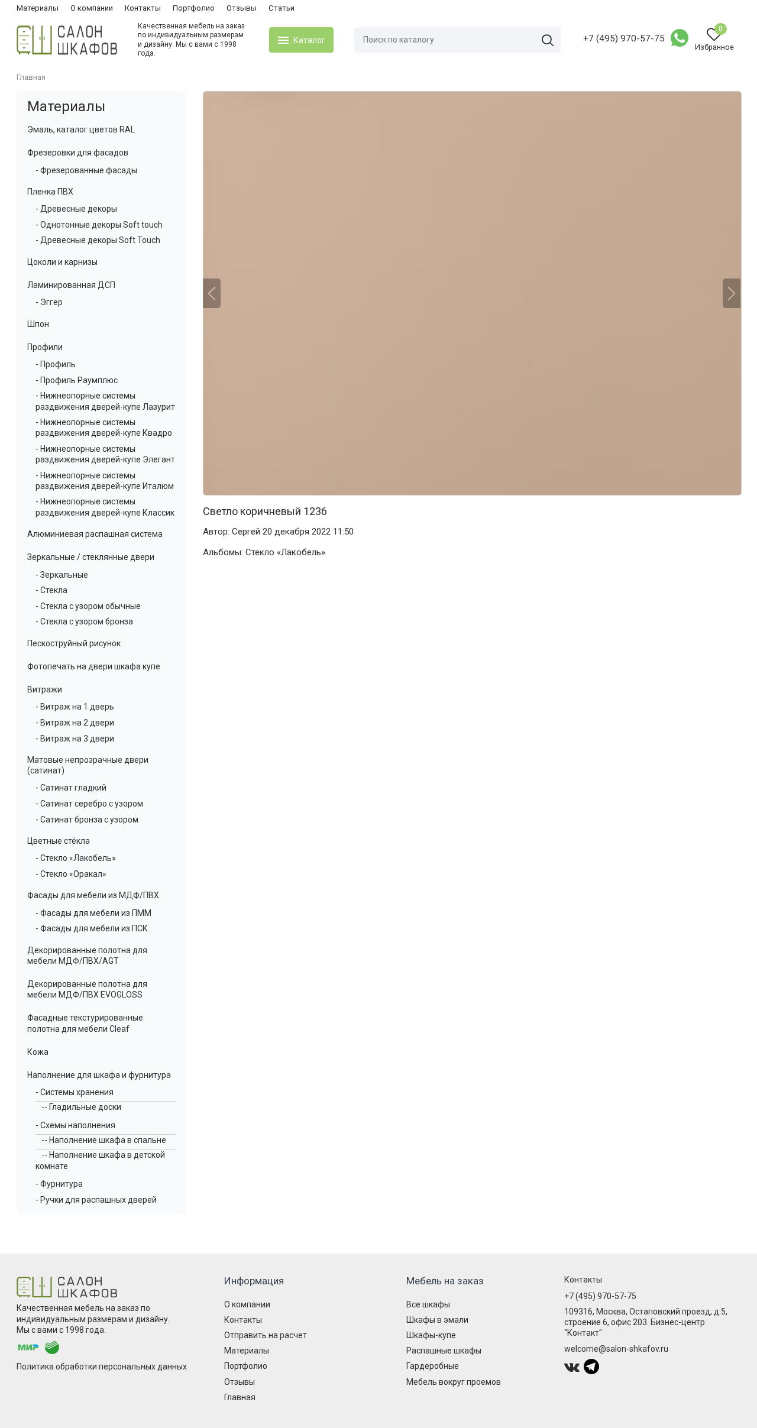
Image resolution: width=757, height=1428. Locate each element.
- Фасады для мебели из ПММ (93, 913)
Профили (45, 347)
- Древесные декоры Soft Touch (97, 240)
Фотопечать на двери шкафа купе (93, 666)
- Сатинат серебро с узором (89, 803)
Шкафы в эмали (437, 1320)
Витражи (44, 689)
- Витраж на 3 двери (74, 738)
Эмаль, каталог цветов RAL (81, 129)
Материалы (38, 8)
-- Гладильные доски (81, 1107)
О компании (91, 8)
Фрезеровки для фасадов (77, 152)
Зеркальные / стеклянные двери (90, 557)
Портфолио (194, 8)
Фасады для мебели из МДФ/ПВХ (93, 895)
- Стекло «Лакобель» (75, 858)
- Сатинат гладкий (70, 787)
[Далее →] (471, 293)
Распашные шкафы (443, 1350)
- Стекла (51, 590)
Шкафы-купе (431, 1335)
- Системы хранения (74, 1092)
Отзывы (242, 8)
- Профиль (55, 364)
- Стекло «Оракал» (70, 874)
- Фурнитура (59, 1184)
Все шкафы (428, 1304)
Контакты (143, 8)
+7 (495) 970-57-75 (624, 38)
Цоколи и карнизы (62, 262)
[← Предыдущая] (212, 293)
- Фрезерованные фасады (86, 170)
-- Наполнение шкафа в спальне (103, 1140)
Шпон (38, 324)
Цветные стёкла (58, 841)
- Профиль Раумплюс (76, 380)
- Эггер (49, 302)
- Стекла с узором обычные (88, 606)
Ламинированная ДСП (71, 285)
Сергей (246, 531)
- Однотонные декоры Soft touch (99, 224)
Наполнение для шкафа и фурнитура (99, 1075)
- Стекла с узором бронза (84, 621)
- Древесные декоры (76, 208)
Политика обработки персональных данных (102, 1366)
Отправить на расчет (265, 1335)
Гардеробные (432, 1366)
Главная (239, 1397)
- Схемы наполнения (75, 1125)
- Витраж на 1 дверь (74, 706)
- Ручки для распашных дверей (96, 1199)
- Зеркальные (61, 574)
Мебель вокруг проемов (453, 1382)
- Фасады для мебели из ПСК (91, 928)
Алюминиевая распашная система (95, 534)
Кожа (37, 1052)
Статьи (281, 8)
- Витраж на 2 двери (74, 722)
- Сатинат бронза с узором (86, 819)
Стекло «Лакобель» (285, 552)
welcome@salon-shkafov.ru (616, 1348)
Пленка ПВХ (50, 191)
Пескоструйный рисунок (74, 643)
